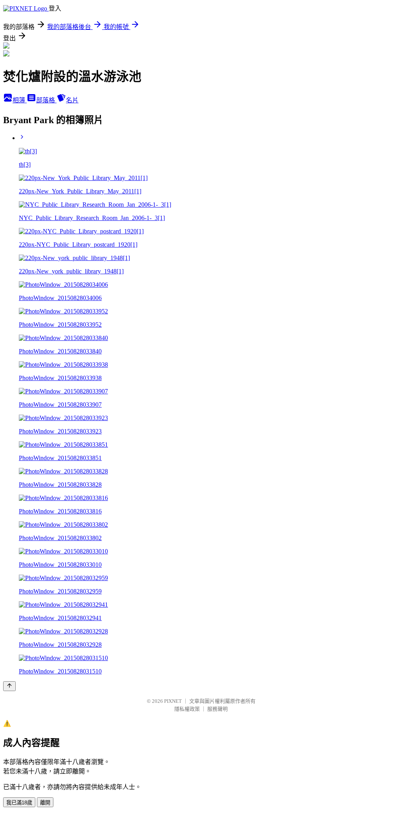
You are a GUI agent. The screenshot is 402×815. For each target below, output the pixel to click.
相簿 (20, 100)
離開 (45, 803)
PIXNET (173, 701)
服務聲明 (217, 709)
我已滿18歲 (19, 803)
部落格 (46, 100)
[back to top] (9, 686)
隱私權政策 (187, 709)
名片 (72, 100)
